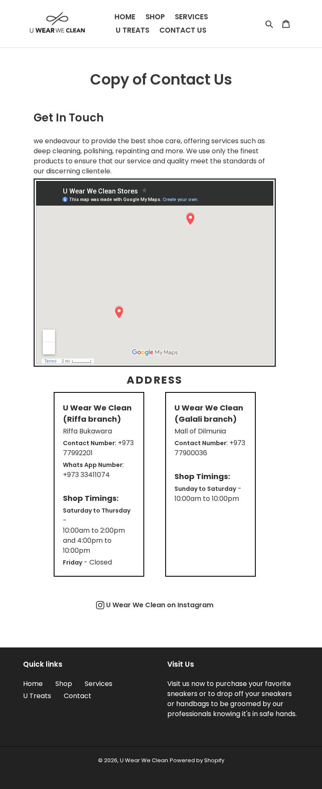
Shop (63, 683)
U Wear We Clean (144, 760)
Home (33, 683)
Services (98, 683)
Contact (77, 696)
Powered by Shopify (197, 760)
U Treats (37, 696)
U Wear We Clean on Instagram (158, 605)
